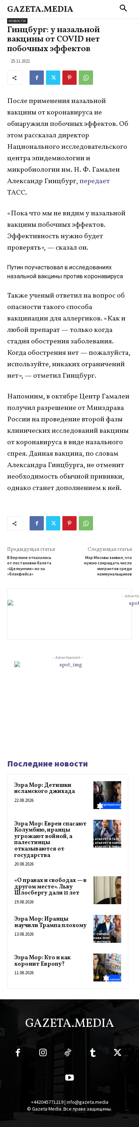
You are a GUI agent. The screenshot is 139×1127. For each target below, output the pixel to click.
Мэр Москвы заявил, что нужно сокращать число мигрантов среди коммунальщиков (108, 566)
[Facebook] (37, 77)
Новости (17, 21)
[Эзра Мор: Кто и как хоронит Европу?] (107, 967)
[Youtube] (69, 1079)
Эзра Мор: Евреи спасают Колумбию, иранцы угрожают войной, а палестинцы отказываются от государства (50, 839)
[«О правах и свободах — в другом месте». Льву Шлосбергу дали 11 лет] (107, 890)
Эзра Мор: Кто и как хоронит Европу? (42, 961)
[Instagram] (42, 1054)
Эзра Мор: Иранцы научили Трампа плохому (50, 922)
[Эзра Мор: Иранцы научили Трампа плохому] (107, 929)
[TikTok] (67, 1054)
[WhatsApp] (86, 77)
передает (94, 181)
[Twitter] (53, 77)
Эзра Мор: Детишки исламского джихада (44, 788)
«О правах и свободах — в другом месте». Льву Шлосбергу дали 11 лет (50, 887)
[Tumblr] (92, 1054)
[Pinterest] (69, 77)
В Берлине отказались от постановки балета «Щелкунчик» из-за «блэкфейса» (29, 566)
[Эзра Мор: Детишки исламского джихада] (107, 795)
